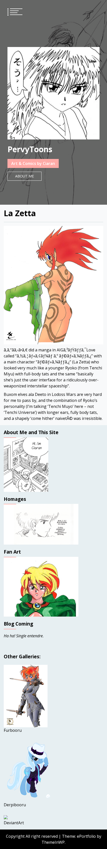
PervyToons (29, 149)
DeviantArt (14, 823)
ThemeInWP (53, 842)
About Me (24, 176)
